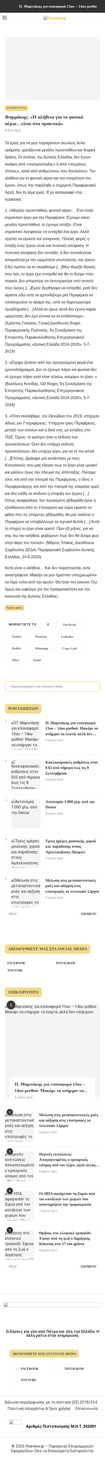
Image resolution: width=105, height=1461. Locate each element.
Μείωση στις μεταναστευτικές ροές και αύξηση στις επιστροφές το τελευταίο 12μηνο (72, 885)
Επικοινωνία (86, 1408)
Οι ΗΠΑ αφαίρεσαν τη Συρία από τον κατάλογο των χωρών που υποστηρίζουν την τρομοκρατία (67, 1199)
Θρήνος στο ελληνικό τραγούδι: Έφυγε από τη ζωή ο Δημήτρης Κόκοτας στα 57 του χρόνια (65, 1238)
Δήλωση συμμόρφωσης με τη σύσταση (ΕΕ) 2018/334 (50, 1402)
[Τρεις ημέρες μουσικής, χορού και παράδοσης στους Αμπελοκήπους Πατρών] (26, 853)
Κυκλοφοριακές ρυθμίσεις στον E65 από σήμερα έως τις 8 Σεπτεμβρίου (71, 767)
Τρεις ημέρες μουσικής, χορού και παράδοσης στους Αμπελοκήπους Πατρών (70, 846)
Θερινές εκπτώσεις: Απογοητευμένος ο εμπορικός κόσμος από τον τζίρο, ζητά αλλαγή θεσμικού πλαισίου (68, 1160)
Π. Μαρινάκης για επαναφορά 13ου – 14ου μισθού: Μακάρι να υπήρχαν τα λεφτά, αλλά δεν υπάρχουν (71, 729)
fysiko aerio (14, 607)
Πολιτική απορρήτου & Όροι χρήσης (39, 1408)
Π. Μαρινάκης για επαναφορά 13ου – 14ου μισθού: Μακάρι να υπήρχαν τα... (51, 1087)
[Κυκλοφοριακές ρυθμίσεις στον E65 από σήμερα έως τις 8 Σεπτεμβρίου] (26, 774)
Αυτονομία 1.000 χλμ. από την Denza (70, 804)
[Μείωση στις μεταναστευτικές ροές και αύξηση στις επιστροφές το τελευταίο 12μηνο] (26, 892)
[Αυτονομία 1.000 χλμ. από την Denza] (26, 813)
